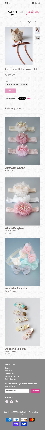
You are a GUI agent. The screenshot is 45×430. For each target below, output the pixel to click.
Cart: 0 (37, 3)
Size (6, 81)
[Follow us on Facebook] (7, 402)
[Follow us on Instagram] (16, 402)
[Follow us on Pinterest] (12, 402)
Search (8, 368)
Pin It (29, 98)
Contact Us (9, 373)
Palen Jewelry (10, 379)
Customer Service (12, 376)
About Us (8, 371)
